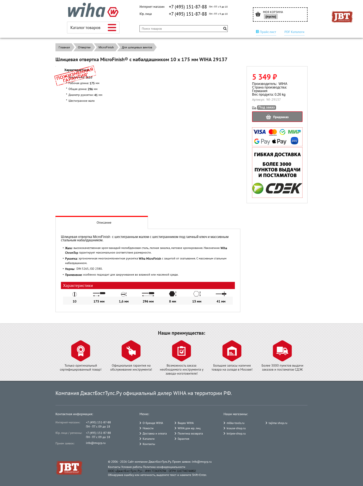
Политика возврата (190, 433)
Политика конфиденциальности (164, 467)
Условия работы (131, 467)
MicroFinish (106, 47)
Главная (64, 47)
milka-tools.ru (236, 423)
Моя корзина (273, 12)
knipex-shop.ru (236, 433)
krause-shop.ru (236, 428)
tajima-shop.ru (278, 423)
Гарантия (183, 439)
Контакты (149, 444)
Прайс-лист (268, 32)
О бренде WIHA (153, 423)
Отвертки (84, 47)
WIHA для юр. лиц (189, 428)
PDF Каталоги (294, 32)
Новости (148, 428)
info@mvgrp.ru (96, 443)
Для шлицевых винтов (137, 47)
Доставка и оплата (155, 433)
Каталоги (149, 439)
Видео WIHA (186, 423)
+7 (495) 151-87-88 (188, 7)
